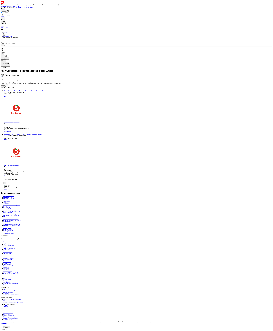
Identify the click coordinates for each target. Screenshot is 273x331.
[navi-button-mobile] (2, 29)
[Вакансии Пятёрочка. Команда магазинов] (138, 109)
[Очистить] (3, 45)
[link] (3, 21)
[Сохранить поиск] (2, 49)
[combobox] (7, 42)
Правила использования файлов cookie (25, 7)
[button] (2, 24)
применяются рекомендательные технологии (29, 321)
